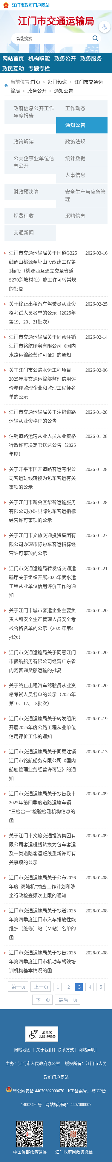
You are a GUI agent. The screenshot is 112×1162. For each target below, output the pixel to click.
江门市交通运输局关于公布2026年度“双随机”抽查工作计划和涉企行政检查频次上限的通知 (42, 886)
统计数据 (75, 158)
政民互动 (13, 69)
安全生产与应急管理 (85, 195)
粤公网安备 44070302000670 (38, 1091)
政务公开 (65, 59)
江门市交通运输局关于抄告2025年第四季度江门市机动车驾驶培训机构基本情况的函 (42, 961)
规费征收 (23, 216)
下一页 (43, 1000)
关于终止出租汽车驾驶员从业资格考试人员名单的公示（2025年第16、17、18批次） (42, 694)
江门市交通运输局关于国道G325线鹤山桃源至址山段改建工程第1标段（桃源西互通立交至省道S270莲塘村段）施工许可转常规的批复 (43, 271)
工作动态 (75, 108)
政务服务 (91, 59)
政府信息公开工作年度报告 (33, 112)
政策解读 (23, 142)
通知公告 (63, 91)
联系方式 (65, 1050)
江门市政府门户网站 (31, 5)
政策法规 (75, 142)
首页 (35, 82)
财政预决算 (26, 192)
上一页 (41, 987)
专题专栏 (39, 69)
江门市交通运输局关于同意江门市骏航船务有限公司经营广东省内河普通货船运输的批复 (42, 661)
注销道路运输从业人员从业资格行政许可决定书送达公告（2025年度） (42, 445)
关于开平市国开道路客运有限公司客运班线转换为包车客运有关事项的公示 (42, 478)
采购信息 (75, 216)
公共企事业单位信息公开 (33, 162)
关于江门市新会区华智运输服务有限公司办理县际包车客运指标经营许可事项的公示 (42, 511)
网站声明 (87, 1050)
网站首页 (13, 59)
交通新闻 (23, 233)
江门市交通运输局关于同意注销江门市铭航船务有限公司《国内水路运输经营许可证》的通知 (42, 346)
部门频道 (57, 82)
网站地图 (22, 1050)
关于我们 (44, 1050)
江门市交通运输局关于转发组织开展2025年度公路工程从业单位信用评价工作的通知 (42, 727)
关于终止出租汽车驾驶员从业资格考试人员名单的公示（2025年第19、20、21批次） (42, 312)
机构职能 (39, 59)
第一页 (18, 987)
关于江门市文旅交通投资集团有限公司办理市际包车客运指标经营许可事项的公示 (42, 544)
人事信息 (75, 175)
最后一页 (68, 1000)
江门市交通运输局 (56, 21)
